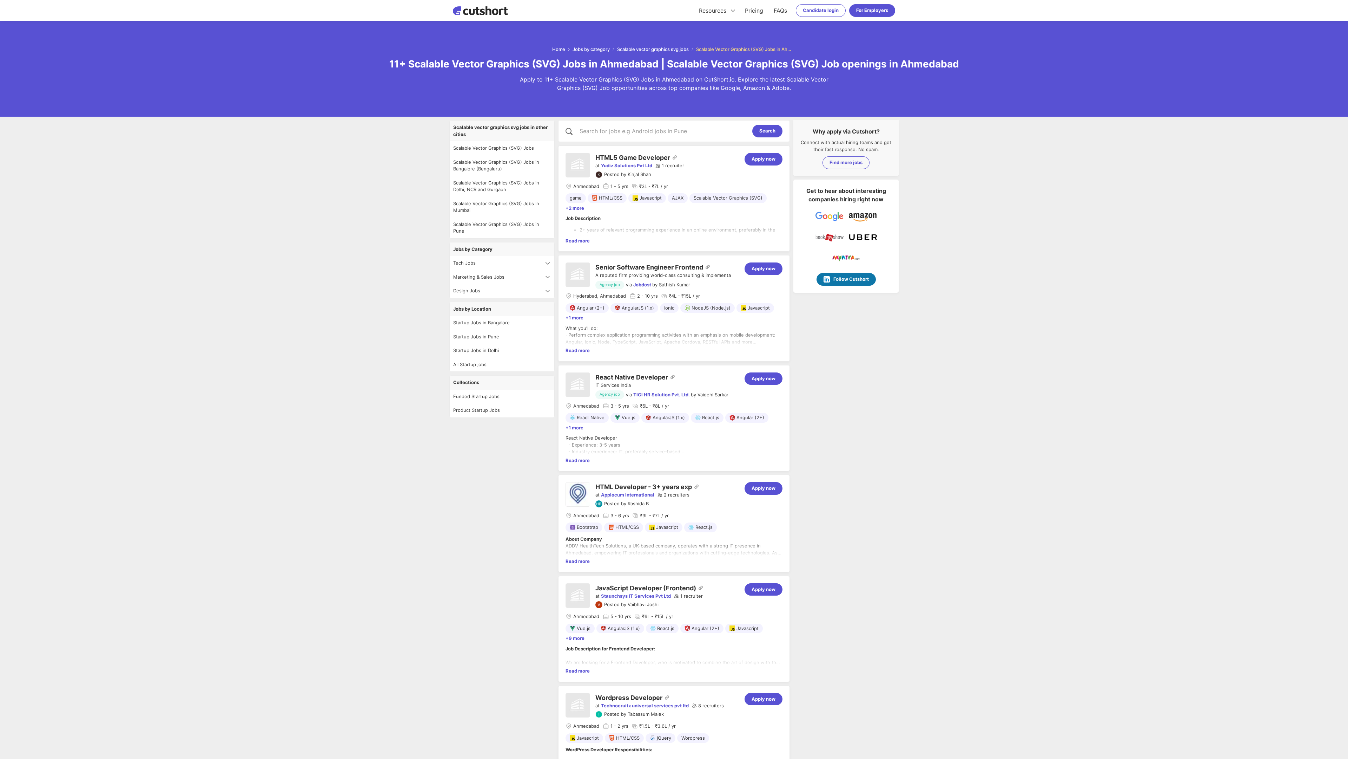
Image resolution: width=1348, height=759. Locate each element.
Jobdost (642, 284)
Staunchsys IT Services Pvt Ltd (636, 596)
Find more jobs (846, 162)
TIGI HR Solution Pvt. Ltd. (661, 394)
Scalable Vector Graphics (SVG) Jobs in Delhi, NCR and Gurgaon (496, 186)
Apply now (763, 159)
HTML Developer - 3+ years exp (643, 487)
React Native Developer (631, 377)
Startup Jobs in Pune (476, 336)
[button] (669, 165)
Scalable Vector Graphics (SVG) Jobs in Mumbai (496, 207)
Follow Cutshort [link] (851, 279)
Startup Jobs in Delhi (476, 350)
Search (767, 131)
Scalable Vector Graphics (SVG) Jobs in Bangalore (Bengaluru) (496, 165)
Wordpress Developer (628, 697)
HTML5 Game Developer (632, 157)
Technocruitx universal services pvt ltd (645, 705)
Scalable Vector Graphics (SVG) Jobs (493, 148)
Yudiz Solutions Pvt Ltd (626, 165)
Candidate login (821, 10)
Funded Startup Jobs (476, 396)
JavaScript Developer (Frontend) (645, 588)
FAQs (780, 10)
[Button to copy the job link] (675, 157)
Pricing (754, 10)
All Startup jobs (470, 364)
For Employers (872, 10)
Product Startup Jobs (476, 410)
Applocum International (627, 495)
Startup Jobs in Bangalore (481, 322)
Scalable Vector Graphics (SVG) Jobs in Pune (496, 227)
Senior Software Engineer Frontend (649, 267)
